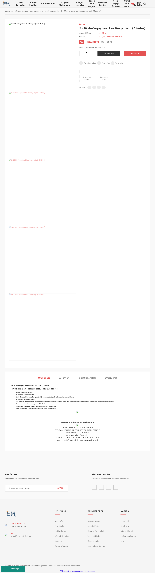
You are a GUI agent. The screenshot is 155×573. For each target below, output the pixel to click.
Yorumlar (64, 377)
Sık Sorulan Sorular (128, 536)
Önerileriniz (111, 377)
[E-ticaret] (77, 571)
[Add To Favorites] (87, 63)
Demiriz (82, 24)
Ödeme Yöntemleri (96, 531)
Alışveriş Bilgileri (94, 521)
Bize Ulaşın (15, 569)
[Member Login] (149, 4)
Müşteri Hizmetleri (62, 536)
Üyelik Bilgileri (126, 526)
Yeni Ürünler (59, 526)
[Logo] (6, 4)
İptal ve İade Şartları (96, 546)
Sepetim (58, 541)
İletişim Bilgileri (126, 531)
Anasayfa (59, 521)
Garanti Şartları (94, 541)
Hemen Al (135, 53)
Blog (122, 541)
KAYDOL (60, 488)
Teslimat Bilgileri (94, 536)
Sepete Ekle (109, 53)
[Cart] (153, 4)
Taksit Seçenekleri (87, 377)
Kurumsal (124, 521)
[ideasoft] (65, 571)
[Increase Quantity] (91, 53)
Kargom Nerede (61, 546)
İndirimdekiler (60, 531)
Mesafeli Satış (93, 526)
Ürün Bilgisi (44, 377)
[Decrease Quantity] (82, 53)
